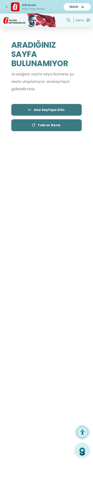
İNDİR (74, 7)
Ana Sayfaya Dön (49, 110)
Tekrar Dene (49, 125)
